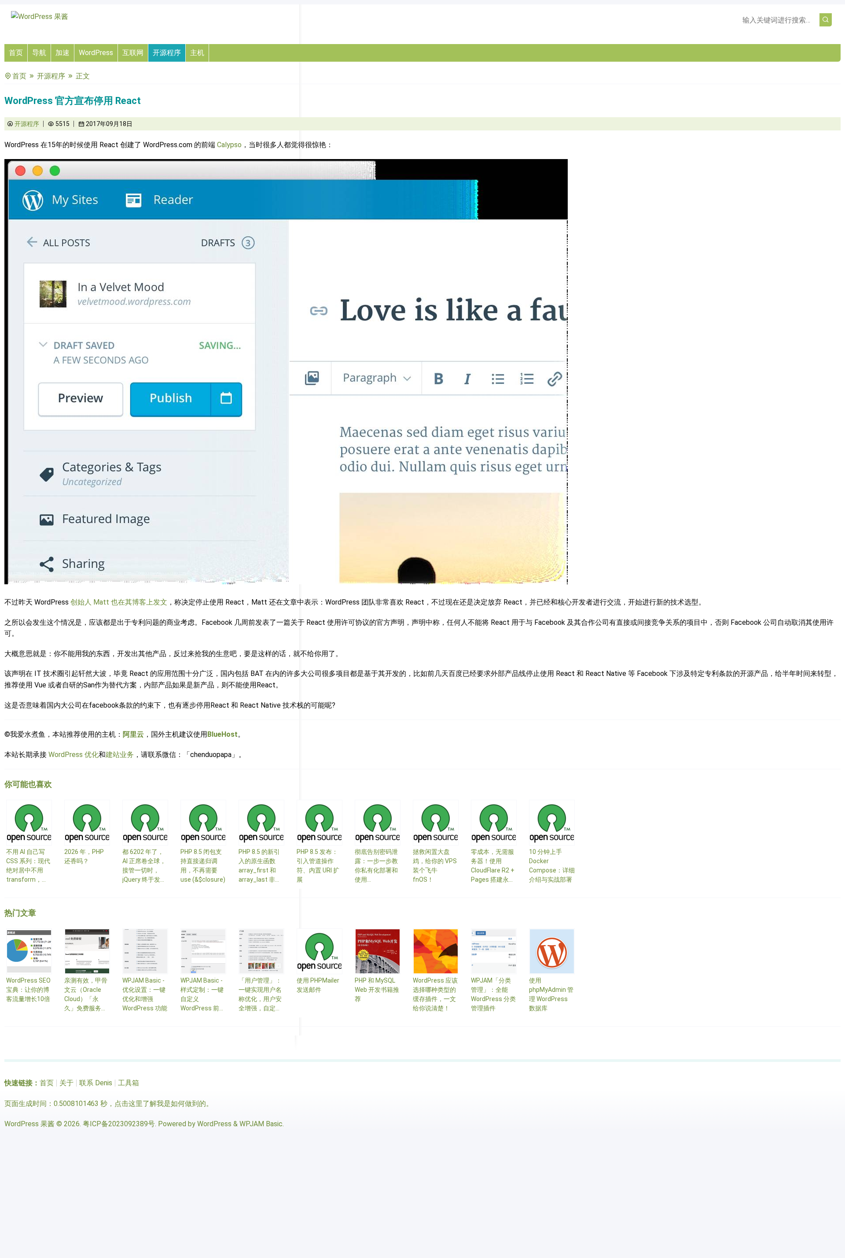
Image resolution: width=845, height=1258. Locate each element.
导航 (39, 52)
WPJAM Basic (261, 1124)
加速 (62, 52)
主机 (197, 52)
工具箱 (128, 1083)
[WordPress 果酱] (39, 16)
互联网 (132, 52)
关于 (66, 1083)
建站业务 (120, 754)
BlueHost (222, 734)
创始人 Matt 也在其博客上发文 (118, 602)
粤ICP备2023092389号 (119, 1124)
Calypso (229, 145)
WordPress (96, 52)
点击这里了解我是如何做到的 (160, 1103)
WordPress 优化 (73, 754)
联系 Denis (95, 1083)
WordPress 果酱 (29, 1124)
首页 (16, 52)
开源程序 (167, 52)
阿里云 (133, 734)
